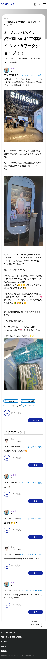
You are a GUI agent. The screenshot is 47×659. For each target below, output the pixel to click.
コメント (35, 420)
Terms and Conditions (12, 637)
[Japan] (7, 4)
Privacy (5, 642)
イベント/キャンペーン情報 (30, 75)
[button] (38, 70)
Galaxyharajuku (15, 406)
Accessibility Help (10, 632)
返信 (35, 465)
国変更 (4, 651)
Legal (4, 646)
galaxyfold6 (30, 401)
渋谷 (30, 406)
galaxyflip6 (13, 401)
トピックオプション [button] (38, 25)
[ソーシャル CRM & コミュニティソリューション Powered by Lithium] (36, 624)
